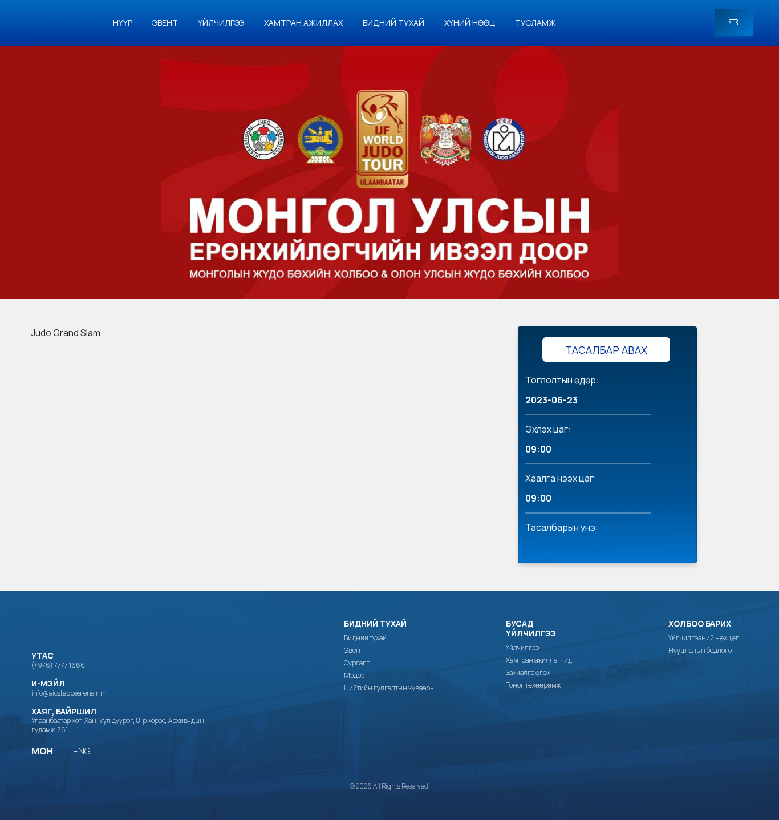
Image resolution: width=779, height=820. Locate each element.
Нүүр (122, 22)
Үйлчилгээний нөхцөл (704, 638)
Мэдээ (354, 675)
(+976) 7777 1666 (58, 665)
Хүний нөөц (469, 22)
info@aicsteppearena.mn (68, 693)
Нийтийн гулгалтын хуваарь (388, 688)
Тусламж (535, 22)
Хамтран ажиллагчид (539, 660)
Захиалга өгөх (528, 672)
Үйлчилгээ (221, 22)
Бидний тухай (393, 22)
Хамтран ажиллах (303, 22)
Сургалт (357, 663)
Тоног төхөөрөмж (533, 685)
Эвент (165, 22)
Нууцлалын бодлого (700, 650)
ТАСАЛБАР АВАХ (606, 350)
